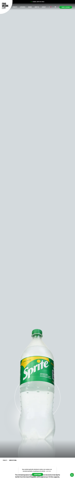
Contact (44, 7)
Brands (30, 7)
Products (15, 7)
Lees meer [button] (48, 471)
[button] (72, 475)
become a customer (66, 7)
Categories (22, 7)
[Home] (4, 5)
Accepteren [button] (37, 474)
